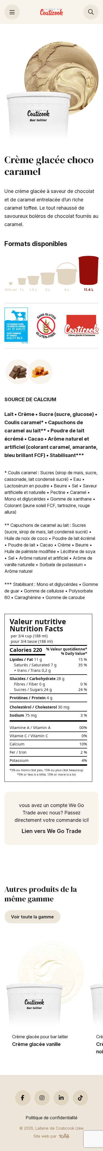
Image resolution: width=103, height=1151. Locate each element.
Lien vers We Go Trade (51, 831)
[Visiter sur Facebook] (22, 1098)
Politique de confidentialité (51, 1117)
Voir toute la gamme (32, 916)
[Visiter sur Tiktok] (80, 1098)
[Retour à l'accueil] (51, 12)
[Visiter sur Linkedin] (61, 1098)
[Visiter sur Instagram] (42, 1098)
